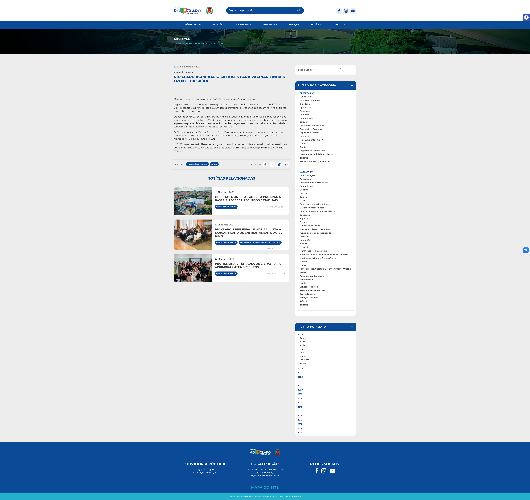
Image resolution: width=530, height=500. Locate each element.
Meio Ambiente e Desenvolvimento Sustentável (324, 254)
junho (303, 345)
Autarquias (270, 24)
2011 (300, 428)
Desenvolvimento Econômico (315, 204)
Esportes (304, 218)
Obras (303, 143)
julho (302, 341)
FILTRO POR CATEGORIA (317, 85)
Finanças (304, 222)
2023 (300, 377)
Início (177, 43)
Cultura (303, 122)
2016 (300, 407)
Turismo (304, 158)
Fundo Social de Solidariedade (315, 233)
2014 (300, 415)
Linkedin (272, 164)
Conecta (304, 190)
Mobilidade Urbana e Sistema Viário (318, 258)
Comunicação (307, 118)
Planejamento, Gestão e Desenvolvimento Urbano (325, 269)
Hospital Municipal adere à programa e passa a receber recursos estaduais (249, 198)
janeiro (303, 363)
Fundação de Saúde (184, 72)
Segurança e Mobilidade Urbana (316, 154)
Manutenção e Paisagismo (313, 251)
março (303, 356)
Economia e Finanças (311, 129)
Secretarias (243, 24)
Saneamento (306, 279)
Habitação (305, 136)
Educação (305, 111)
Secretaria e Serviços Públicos (315, 161)
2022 (300, 381)
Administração (307, 175)
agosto (303, 338)
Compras (304, 114)
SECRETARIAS (307, 93)
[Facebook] (339, 10)
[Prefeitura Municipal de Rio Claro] (193, 10)
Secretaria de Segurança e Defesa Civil (260, 243)
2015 (300, 411)
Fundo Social (306, 97)
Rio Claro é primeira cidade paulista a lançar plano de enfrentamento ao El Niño (248, 233)
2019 (300, 394)
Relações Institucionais (312, 276)
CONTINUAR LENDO (275, 207)
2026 (300, 334)
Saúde (303, 147)
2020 (300, 390)
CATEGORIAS (307, 172)
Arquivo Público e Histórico (314, 182)
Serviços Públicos (309, 287)
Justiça (303, 243)
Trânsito (304, 301)
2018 (300, 398)
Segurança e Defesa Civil (312, 150)
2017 (300, 402)
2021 (300, 385)
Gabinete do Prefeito (310, 100)
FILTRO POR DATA (312, 326)
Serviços (294, 24)
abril (302, 352)
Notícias (316, 24)
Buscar (296, 10)
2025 (300, 368)
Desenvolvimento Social (312, 125)
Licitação (304, 247)
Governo (304, 236)
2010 (300, 432)
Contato (339, 24)
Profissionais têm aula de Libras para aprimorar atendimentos (248, 265)
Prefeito (304, 272)
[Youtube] (353, 10)
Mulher (303, 261)
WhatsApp (286, 164)
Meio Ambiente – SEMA (311, 140)
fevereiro (304, 359)
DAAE (302, 200)
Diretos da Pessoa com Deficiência (318, 211)
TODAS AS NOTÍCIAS (197, 43)
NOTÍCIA (218, 43)
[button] (526, 17)
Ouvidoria (305, 104)
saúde (214, 164)
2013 (300, 420)
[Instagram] (346, 10)
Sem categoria (307, 294)
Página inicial (193, 24)
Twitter (279, 164)
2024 (300, 372)
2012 (300, 424)
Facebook (265, 164)
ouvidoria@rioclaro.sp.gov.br (205, 472)
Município (218, 24)
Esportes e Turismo (310, 132)
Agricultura (305, 107)
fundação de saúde (197, 164)
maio (302, 349)
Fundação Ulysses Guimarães (315, 229)
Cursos (303, 197)
